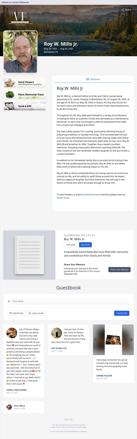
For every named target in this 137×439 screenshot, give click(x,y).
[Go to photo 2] (112, 353)
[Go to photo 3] (114, 353)
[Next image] (131, 339)
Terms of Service (76, 427)
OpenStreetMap (71, 431)
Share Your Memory (119, 269)
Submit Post (121, 313)
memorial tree (91, 194)
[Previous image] (95, 339)
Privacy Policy (61, 427)
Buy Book (85, 244)
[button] (113, 339)
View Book (70, 244)
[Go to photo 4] (115, 353)
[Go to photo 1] (111, 353)
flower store (63, 197)
